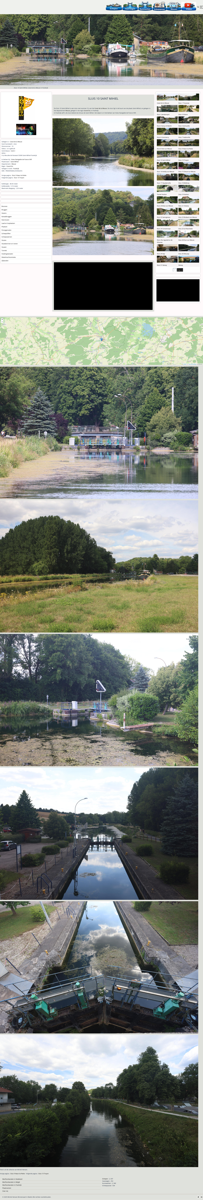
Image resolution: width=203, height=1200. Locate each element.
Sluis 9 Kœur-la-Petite (19, 175)
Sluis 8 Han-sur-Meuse (164, 149)
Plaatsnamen (6, 1188)
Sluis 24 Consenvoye (163, 229)
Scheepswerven (7, 237)
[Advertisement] (102, 286)
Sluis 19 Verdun (183, 194)
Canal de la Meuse (101, 108)
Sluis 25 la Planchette (185, 229)
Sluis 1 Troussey (183, 103)
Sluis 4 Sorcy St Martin (164, 126)
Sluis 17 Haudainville (164, 183)
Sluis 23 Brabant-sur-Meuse (187, 217)
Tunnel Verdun (162, 194)
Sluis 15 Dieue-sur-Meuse (186, 172)
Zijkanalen (5, 261)
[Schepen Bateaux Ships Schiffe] (114, 6)
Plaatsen (4, 227)
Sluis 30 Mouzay (183, 254)
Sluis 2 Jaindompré (163, 114)
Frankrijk (16, 168)
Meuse (67, 111)
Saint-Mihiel (15, 162)
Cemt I (13, 151)
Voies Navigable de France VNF (21, 159)
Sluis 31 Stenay (162, 265)
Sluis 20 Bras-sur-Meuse (165, 206)
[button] (102, 339)
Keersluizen (5, 220)
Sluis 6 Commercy (163, 137)
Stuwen (4, 247)
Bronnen (4, 206)
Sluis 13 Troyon (19, 178)
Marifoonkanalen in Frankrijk (11, 1185)
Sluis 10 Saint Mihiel (163, 160)
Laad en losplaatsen (8, 223)
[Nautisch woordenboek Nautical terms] (159, 6)
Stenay (180, 265)
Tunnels (4, 250)
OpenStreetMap (192, 364)
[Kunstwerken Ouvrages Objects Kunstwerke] (145, 6)
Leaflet (184, 364)
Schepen (105, 1179)
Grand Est (87, 111)
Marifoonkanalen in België (11, 1182)
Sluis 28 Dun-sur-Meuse (186, 240)
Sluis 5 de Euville (184, 126)
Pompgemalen (6, 230)
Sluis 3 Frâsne (183, 114)
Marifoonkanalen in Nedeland (12, 1179)
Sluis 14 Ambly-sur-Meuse (165, 172)
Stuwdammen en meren (10, 244)
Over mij (5, 1191)
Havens (4, 213)
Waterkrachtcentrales (9, 257)
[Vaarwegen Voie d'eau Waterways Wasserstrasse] (130, 6)
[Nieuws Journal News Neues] (174, 6)
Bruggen (4, 210)
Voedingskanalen (7, 254)
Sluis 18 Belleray (183, 183)
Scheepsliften (6, 233)
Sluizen (4, 240)
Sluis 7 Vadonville (184, 137)
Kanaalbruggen (7, 216)
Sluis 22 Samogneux (163, 217)
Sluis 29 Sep (161, 254)
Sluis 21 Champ (183, 206)
